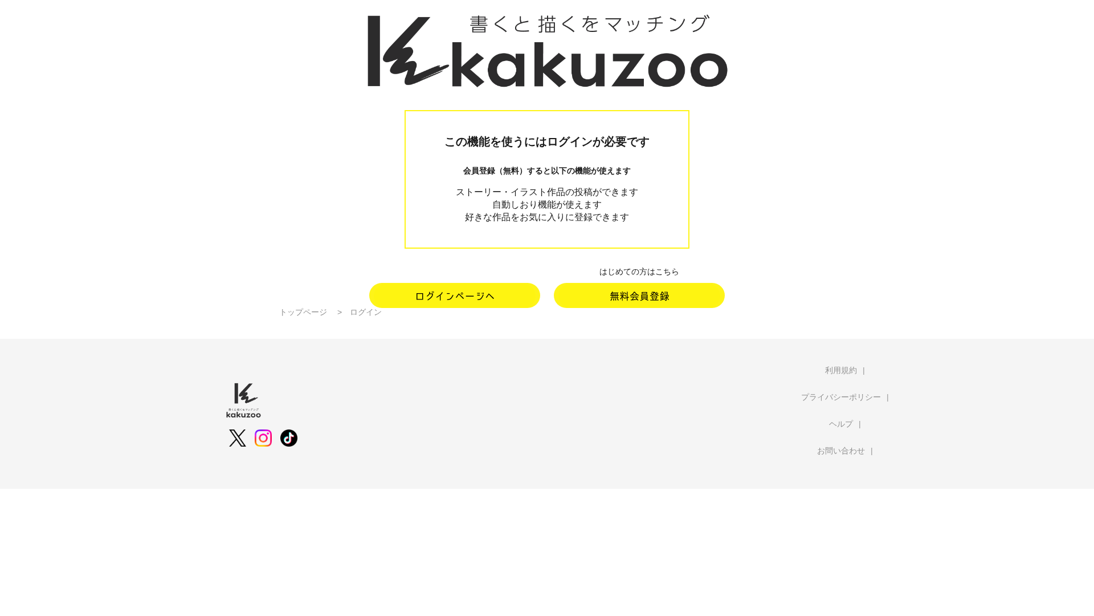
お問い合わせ (841, 450)
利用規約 (841, 370)
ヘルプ (841, 423)
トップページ (303, 312)
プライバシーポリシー (841, 397)
